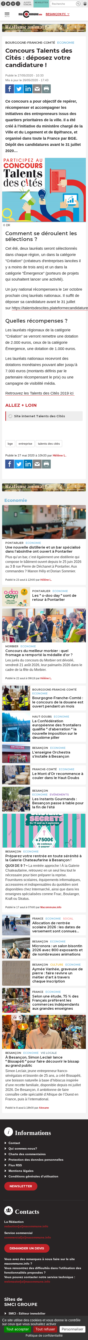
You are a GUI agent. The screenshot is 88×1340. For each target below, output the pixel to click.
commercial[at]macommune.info (27, 1237)
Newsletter (21, 1186)
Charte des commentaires (27, 1154)
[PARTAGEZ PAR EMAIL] (37, 89)
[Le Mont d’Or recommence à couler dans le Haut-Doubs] (16, 775)
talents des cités (49, 443)
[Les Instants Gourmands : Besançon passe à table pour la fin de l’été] (16, 796)
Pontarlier (14, 542)
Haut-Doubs (42, 716)
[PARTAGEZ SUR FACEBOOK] (9, 89)
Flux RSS (15, 1165)
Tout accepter (17, 1329)
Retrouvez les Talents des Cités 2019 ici (40, 393)
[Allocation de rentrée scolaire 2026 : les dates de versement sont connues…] (16, 924)
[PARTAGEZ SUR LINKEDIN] (28, 89)
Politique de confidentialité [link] (44, 1335)
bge (10, 443)
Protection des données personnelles (36, 1159)
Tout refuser (45, 1329)
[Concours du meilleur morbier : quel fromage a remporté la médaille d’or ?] (44, 625)
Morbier (11, 646)
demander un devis (27, 1248)
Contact (14, 1143)
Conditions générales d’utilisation (33, 1176)
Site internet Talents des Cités (39, 416)
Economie (65, 43)
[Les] (16, 596)
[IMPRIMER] (46, 89)
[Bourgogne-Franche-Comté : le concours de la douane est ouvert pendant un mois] (16, 695)
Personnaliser (72, 1329)
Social (68, 918)
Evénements (59, 794)
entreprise (25, 443)
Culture (56, 964)
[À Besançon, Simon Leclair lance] (44, 1032)
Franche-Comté (44, 769)
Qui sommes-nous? (23, 1148)
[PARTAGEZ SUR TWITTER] (19, 89)
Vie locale (49, 1052)
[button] (78, 3)
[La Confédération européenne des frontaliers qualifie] (16, 722)
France (37, 918)
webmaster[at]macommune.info (27, 1281)
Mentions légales (21, 1170)
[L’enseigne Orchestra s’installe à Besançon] (16, 753)
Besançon (40, 747)
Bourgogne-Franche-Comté (30, 43)
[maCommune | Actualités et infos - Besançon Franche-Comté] (30, 14)
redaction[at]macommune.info (26, 1226)
